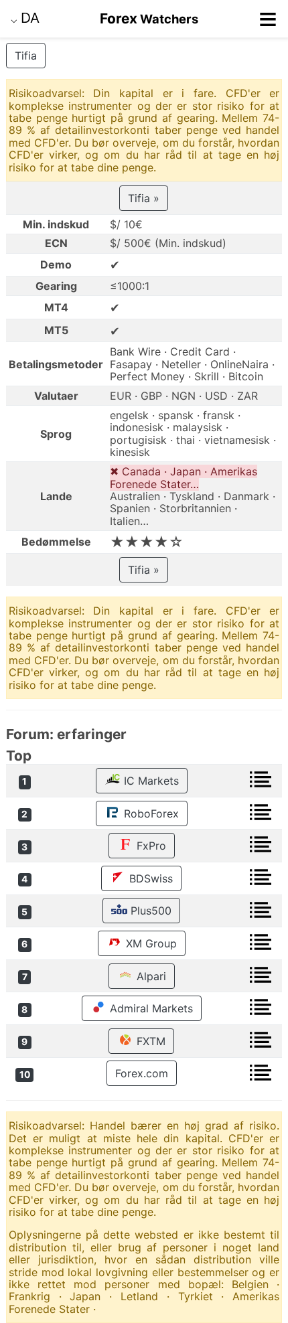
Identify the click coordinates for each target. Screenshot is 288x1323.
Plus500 (149, 910)
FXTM (149, 1041)
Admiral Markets (149, 1008)
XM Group (150, 943)
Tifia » (143, 198)
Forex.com (141, 1073)
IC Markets (150, 780)
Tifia (26, 55)
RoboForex (150, 813)
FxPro (149, 845)
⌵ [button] (25, 17)
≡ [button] (268, 18)
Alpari (149, 976)
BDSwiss (149, 878)
